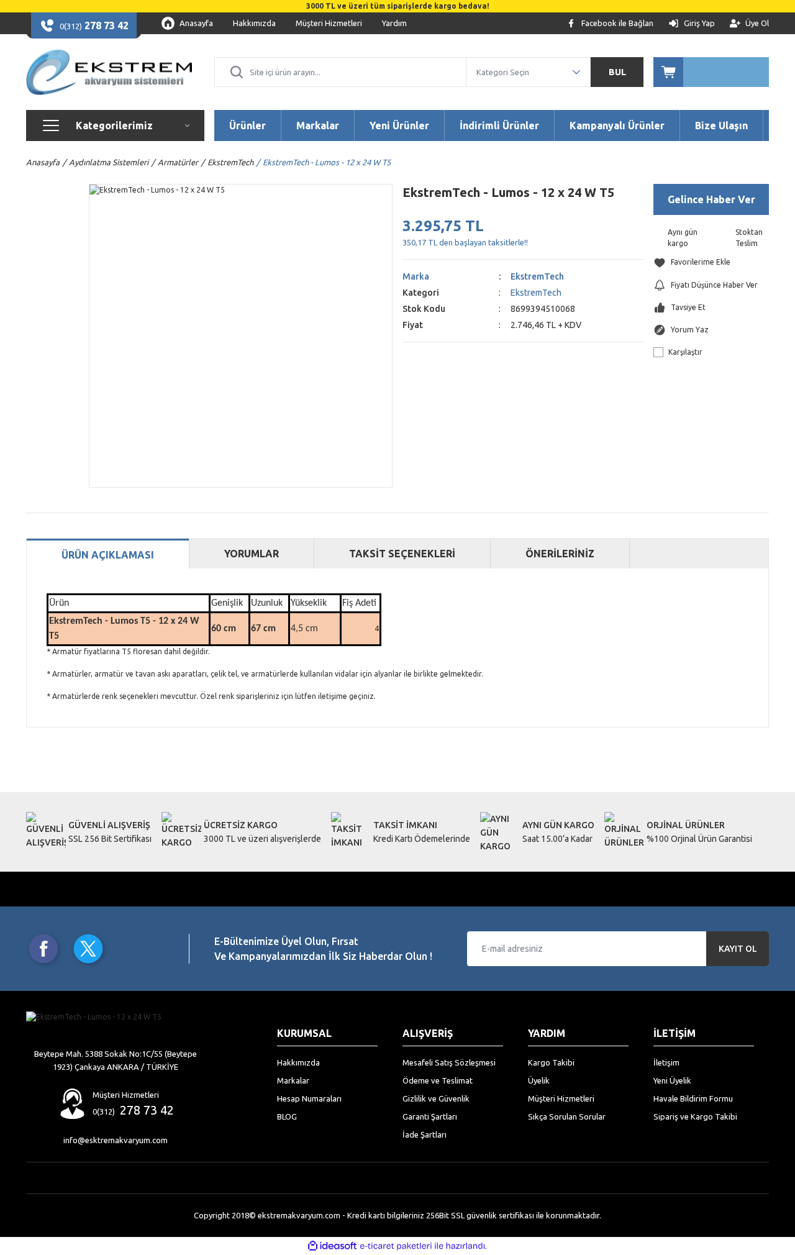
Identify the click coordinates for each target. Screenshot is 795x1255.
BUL (617, 72)
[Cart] (711, 72)
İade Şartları (424, 1134)
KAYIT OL (738, 949)
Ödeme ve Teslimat (437, 1080)
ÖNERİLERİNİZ (559, 553)
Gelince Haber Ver (711, 199)
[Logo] (109, 72)
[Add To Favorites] (711, 262)
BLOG (287, 1116)
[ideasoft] (332, 1246)
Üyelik (539, 1080)
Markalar (293, 1080)
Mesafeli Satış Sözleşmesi (449, 1062)
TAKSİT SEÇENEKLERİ (402, 553)
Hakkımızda (298, 1062)
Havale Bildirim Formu (693, 1098)
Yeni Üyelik (672, 1080)
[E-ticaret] (396, 1246)
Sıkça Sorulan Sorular (567, 1116)
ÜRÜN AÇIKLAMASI (107, 554)
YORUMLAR (251, 553)
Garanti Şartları (429, 1116)
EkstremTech (537, 276)
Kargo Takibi (551, 1062)
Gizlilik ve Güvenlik (436, 1098)
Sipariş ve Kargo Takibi (695, 1116)
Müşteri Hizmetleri (561, 1098)
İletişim (666, 1062)
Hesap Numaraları (309, 1098)
